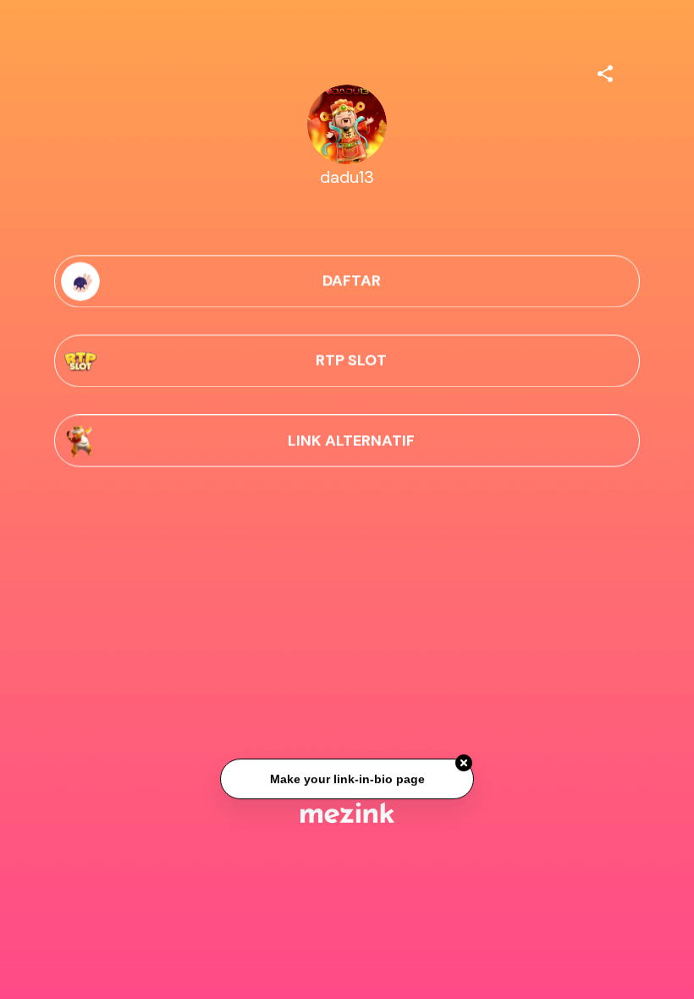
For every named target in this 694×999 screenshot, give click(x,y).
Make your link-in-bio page (346, 779)
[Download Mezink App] (347, 812)
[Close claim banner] (463, 763)
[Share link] (605, 71)
